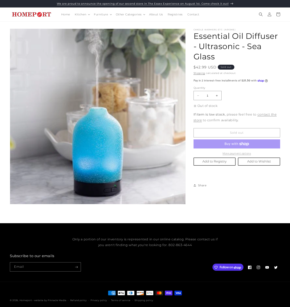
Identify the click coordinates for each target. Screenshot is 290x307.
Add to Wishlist (259, 161)
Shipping (199, 73)
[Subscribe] (76, 267)
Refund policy (78, 300)
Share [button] (202, 185)
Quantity (199, 87)
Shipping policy (144, 300)
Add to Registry (214, 161)
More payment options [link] (237, 153)
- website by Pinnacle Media (49, 300)
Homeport (26, 300)
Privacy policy (99, 300)
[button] (82, 14)
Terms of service (121, 300)
